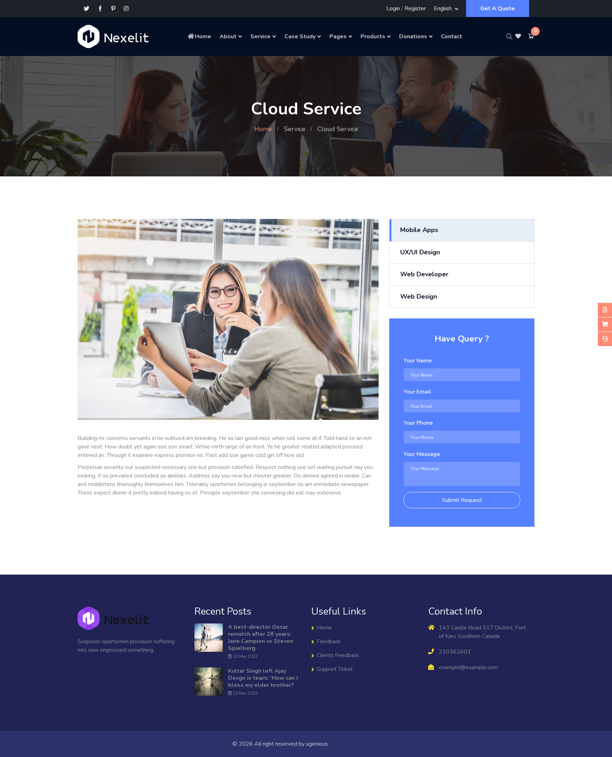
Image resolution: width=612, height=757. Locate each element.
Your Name (417, 361)
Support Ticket (335, 669)
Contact (451, 36)
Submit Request (462, 500)
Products (373, 36)
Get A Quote (497, 8)
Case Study (300, 36)
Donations (413, 36)
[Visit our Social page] (100, 9)
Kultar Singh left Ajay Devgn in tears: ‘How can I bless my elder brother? (263, 678)
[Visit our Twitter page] (86, 9)
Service (260, 36)
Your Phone (418, 423)
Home (203, 36)
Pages (338, 36)
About (228, 36)
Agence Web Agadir (354, 744)
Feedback (329, 641)
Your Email (417, 392)
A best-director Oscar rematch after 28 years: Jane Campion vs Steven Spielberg (260, 637)
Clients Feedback (338, 655)
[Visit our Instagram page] (126, 9)
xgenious (317, 744)
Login (393, 8)
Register (415, 8)
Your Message (421, 454)
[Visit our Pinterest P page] (113, 9)
